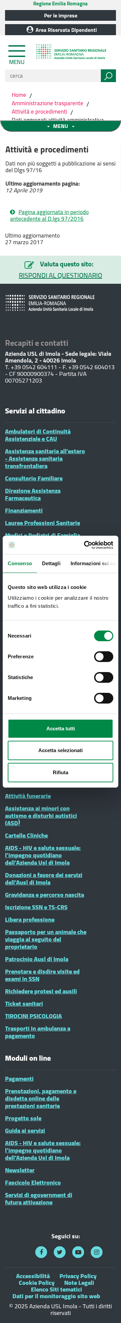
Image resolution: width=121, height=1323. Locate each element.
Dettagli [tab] (51, 563)
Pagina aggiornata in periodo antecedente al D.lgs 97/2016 (49, 215)
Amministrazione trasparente (47, 103)
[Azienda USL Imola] (72, 52)
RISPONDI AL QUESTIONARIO (60, 275)
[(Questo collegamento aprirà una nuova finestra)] (41, 1252)
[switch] (103, 656)
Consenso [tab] (20, 563)
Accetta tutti (60, 728)
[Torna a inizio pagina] (106, 1308)
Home (20, 94)
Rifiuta (60, 772)
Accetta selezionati (60, 750)
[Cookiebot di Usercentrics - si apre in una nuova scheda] (85, 545)
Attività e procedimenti (39, 111)
